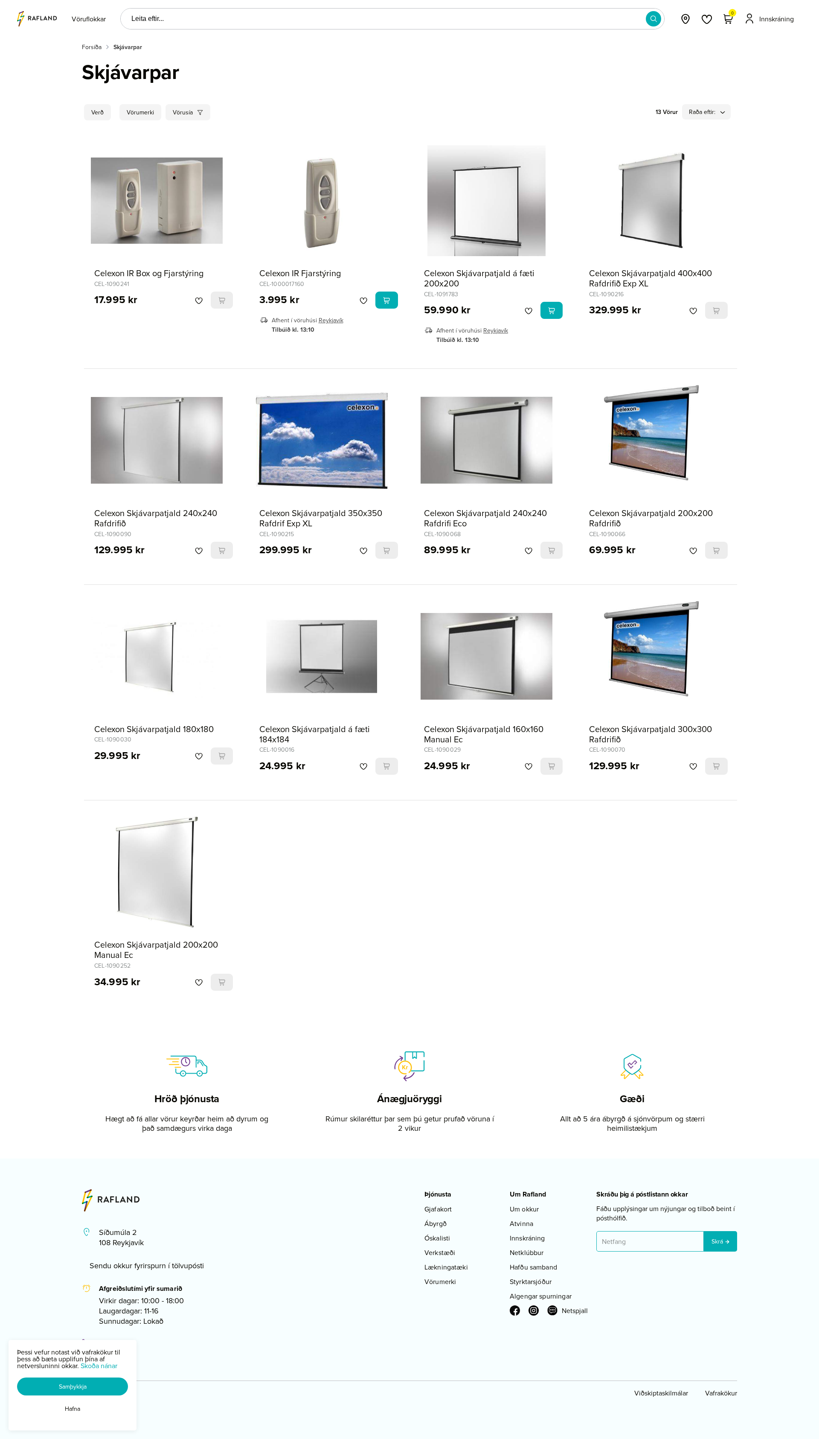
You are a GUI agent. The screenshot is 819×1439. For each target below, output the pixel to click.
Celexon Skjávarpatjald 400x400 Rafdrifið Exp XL (650, 278)
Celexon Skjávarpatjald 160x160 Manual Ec (483, 734)
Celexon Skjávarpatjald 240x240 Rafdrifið (155, 518)
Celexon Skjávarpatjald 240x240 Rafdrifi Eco (485, 518)
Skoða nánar (99, 1365)
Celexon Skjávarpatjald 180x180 (154, 729)
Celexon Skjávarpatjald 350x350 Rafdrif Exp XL (320, 518)
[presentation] (88, 18)
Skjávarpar (127, 47)
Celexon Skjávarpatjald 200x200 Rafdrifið (651, 518)
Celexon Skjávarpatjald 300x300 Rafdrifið (650, 734)
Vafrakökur (721, 1393)
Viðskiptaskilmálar (661, 1393)
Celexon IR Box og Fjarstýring (148, 273)
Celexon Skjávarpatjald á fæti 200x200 (479, 278)
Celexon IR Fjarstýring (300, 273)
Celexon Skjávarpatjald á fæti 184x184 (314, 734)
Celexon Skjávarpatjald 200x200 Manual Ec (156, 949)
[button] (653, 18)
